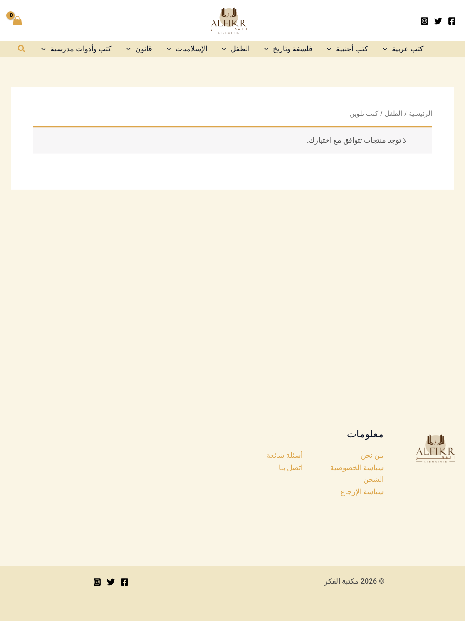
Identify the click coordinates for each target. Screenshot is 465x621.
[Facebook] (452, 21)
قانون (143, 49)
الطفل (240, 49)
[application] (387, 48)
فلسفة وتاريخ (292, 49)
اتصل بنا (290, 467)
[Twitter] (438, 21)
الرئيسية (420, 114)
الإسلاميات (191, 49)
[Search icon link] (21, 50)
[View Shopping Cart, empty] (17, 21)
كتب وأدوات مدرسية (81, 49)
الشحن (373, 479)
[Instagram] (424, 21)
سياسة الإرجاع (362, 491)
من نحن (372, 455)
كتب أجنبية (352, 49)
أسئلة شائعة (284, 455)
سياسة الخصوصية (357, 467)
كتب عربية (408, 49)
